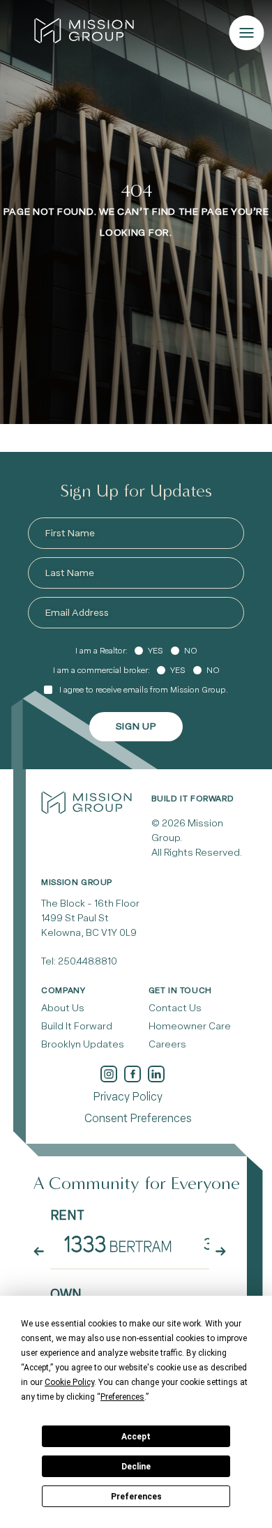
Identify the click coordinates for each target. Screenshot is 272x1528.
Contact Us (175, 1008)
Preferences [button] (122, 1397)
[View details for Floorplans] (118, 1243)
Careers (167, 1044)
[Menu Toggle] (246, 32)
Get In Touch (180, 990)
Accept (136, 1437)
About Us (62, 1008)
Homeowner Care (190, 1026)
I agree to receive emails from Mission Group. (143, 690)
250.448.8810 (87, 961)
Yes (155, 651)
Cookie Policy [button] (69, 1382)
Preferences (136, 1496)
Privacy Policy (128, 1096)
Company (63, 990)
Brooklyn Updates (82, 1044)
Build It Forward (76, 1026)
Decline (136, 1467)
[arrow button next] (221, 1251)
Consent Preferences (138, 1118)
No (190, 651)
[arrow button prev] (38, 1251)
